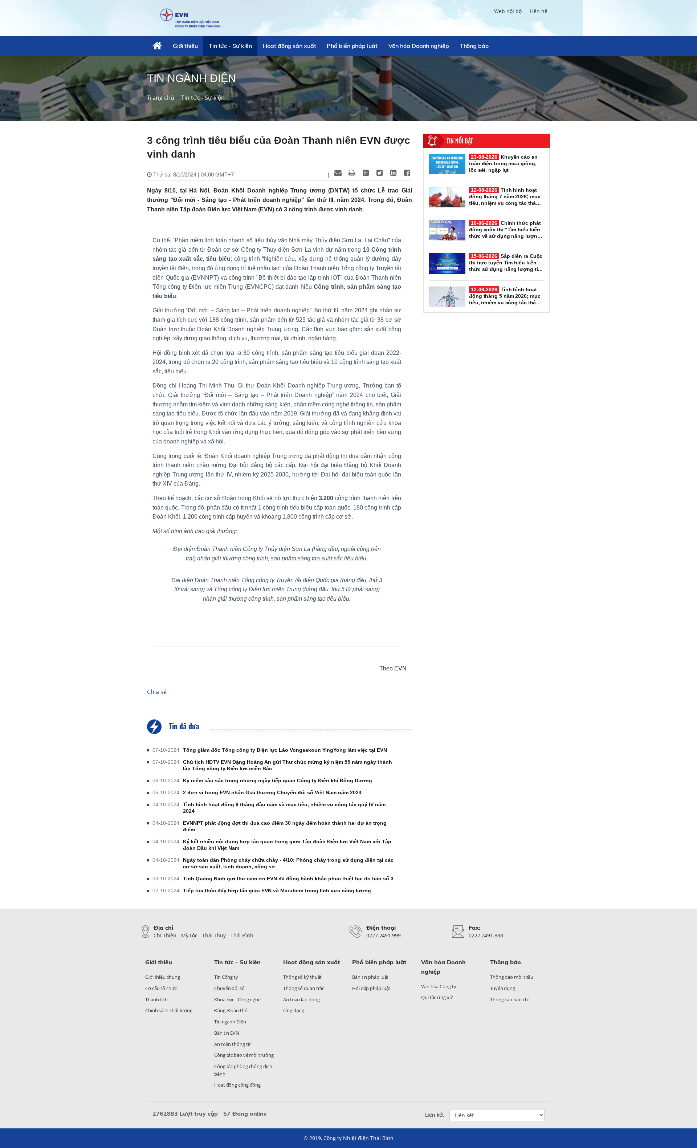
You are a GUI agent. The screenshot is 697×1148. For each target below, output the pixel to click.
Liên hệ (538, 11)
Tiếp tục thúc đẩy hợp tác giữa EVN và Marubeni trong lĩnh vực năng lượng (277, 890)
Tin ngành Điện (230, 1021)
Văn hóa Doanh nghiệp (418, 45)
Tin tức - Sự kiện (230, 45)
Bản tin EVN (226, 1033)
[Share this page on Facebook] (407, 173)
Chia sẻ (157, 692)
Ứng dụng (293, 1010)
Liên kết (434, 1114)
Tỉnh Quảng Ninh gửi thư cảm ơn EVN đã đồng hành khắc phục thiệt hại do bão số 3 (288, 878)
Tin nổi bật (460, 141)
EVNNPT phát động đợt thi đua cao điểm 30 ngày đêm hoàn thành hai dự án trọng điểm (285, 826)
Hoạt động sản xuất (289, 45)
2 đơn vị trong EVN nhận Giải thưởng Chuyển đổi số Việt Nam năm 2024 (272, 792)
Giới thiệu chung (162, 977)
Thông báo (474, 45)
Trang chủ (160, 98)
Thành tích (156, 999)
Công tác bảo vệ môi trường (243, 1055)
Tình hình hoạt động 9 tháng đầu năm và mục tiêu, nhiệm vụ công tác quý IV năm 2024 (284, 808)
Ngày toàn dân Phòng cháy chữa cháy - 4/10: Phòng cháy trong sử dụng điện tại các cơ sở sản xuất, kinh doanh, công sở (288, 863)
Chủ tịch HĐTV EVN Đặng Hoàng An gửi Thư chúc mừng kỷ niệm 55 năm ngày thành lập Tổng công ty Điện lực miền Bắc (287, 765)
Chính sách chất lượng (168, 1010)
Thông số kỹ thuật (302, 977)
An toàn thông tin (233, 1044)
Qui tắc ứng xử (437, 997)
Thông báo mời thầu (511, 977)
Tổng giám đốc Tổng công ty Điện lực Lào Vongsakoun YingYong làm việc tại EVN (285, 750)
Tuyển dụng (502, 988)
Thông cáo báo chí (509, 999)
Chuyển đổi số (229, 988)
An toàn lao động (301, 999)
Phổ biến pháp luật (352, 45)
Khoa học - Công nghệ (237, 999)
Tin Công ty (226, 977)
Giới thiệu (185, 45)
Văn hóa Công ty (438, 986)
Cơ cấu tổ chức (161, 988)
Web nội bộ (508, 11)
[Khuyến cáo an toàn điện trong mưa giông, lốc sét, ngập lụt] (447, 164)
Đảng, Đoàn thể (230, 1010)
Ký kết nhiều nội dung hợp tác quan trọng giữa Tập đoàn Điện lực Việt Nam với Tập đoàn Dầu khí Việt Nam (287, 845)
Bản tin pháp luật (370, 977)
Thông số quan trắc (303, 988)
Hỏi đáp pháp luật (371, 988)
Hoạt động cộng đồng (237, 1085)
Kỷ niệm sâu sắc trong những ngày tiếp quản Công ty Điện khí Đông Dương (277, 780)
